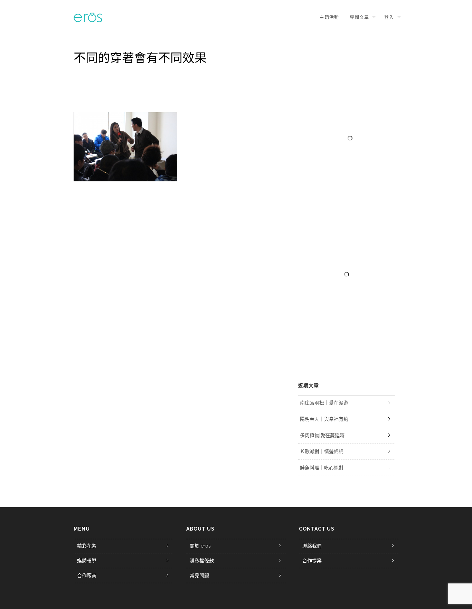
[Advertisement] (346, 274)
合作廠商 (86, 575)
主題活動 (329, 17)
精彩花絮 (86, 546)
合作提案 (312, 560)
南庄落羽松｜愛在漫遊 (324, 403)
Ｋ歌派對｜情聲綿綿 (321, 451)
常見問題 (199, 575)
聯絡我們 (312, 546)
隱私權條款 (202, 560)
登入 (389, 17)
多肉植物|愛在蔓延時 (322, 435)
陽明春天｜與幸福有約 (324, 419)
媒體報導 (86, 560)
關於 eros (200, 546)
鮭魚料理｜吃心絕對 (321, 467)
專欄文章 (359, 17)
